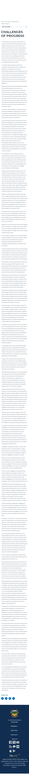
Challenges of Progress (5, 23)
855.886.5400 (14, 722)
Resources (14, 734)
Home (2, 21)
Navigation (14, 726)
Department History (15, 21)
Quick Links (14, 730)
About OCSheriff (8, 21)
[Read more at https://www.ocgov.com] (14, 713)
